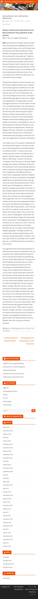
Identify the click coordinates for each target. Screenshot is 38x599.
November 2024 (8, 448)
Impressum (6, 578)
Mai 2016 (6, 529)
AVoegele (7, 21)
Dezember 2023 (8, 458)
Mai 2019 (6, 488)
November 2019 (8, 485)
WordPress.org (7, 567)
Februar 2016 (7, 533)
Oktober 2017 (7, 509)
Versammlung (7, 405)
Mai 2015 (6, 543)
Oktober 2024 (7, 451)
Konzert (28, 328)
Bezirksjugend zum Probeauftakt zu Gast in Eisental (26, 341)
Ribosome (31, 587)
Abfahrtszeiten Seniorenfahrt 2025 (13, 377)
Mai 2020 (6, 478)
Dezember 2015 (8, 536)
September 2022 (8, 471)
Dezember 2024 (8, 444)
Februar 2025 (7, 441)
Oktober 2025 (7, 434)
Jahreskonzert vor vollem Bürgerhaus (14, 367)
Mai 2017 (6, 512)
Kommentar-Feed (8, 564)
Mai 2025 (6, 437)
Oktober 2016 (7, 522)
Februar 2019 (7, 492)
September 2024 (8, 454)
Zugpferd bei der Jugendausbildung (13, 363)
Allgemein (8, 328)
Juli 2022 (5, 475)
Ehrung (5, 394)
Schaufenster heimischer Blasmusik (13, 373)
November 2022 (8, 468)
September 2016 (8, 526)
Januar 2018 (6, 502)
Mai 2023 (6, 461)
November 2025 (8, 431)
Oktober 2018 (7, 499)
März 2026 (6, 427)
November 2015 (8, 539)
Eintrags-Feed (7, 560)
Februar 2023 (7, 465)
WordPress (32, 594)
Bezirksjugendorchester (18, 328)
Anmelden (6, 557)
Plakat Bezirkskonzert (9, 370)
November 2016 (8, 519)
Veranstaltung (7, 401)
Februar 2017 (7, 516)
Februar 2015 (7, 546)
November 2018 (8, 495)
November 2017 (8, 505)
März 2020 (6, 482)
